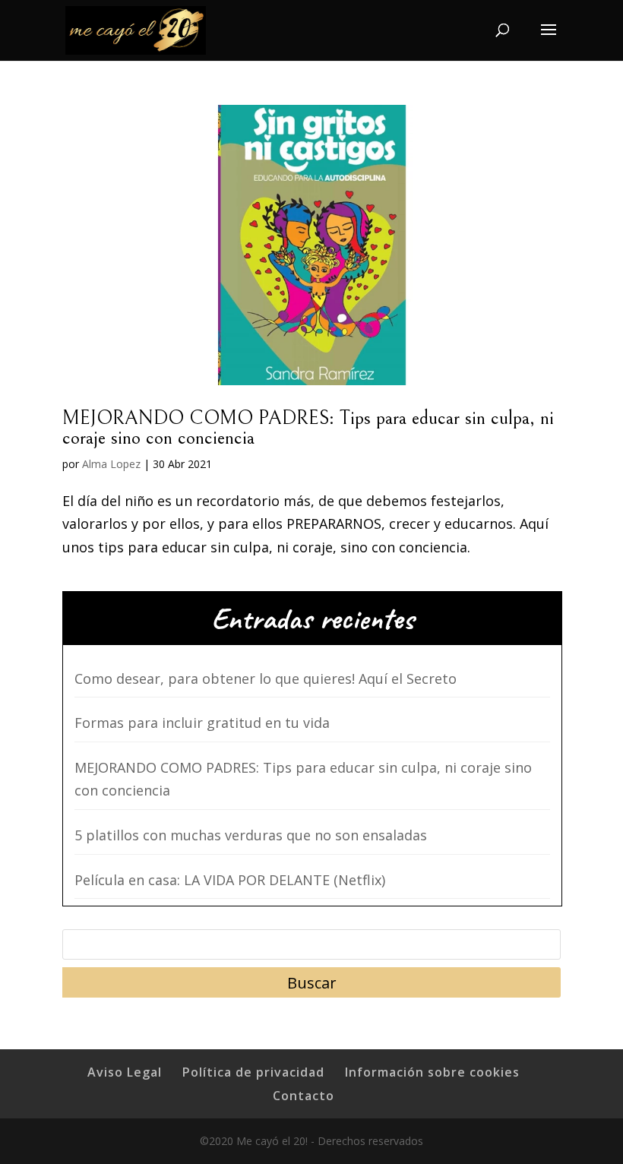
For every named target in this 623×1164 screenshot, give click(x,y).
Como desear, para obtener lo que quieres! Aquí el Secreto (265, 678)
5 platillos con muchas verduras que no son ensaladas (250, 835)
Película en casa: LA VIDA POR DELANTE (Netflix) (229, 880)
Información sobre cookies (432, 1072)
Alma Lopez (111, 464)
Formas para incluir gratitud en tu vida (202, 722)
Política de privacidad (253, 1072)
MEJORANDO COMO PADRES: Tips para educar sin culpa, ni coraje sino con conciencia (308, 427)
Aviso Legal (124, 1072)
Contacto (303, 1095)
